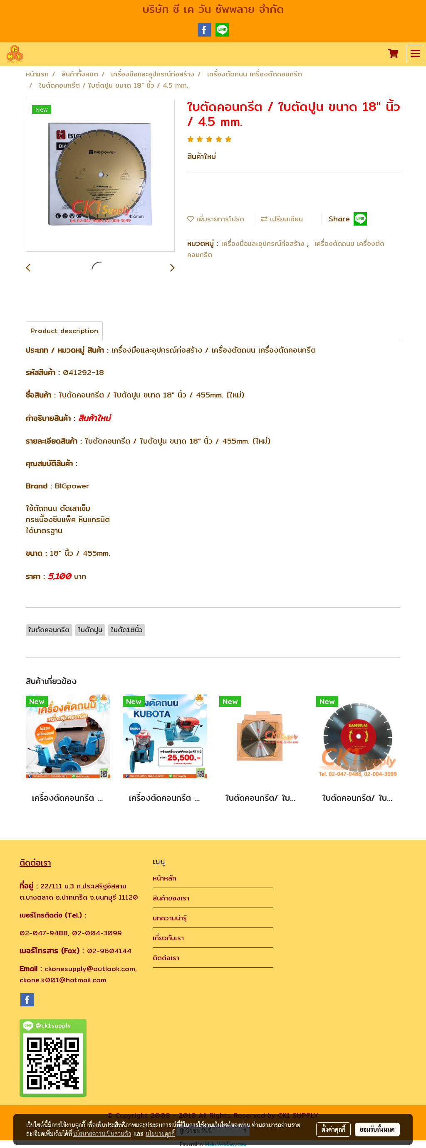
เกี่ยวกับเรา (168, 938)
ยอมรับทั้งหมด (377, 1129)
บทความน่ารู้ (170, 918)
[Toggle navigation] (415, 54)
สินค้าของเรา (171, 898)
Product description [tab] (64, 331)
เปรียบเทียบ (285, 219)
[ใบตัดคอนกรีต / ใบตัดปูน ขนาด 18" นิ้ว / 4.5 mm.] (100, 175)
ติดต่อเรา (166, 958)
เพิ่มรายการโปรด (219, 219)
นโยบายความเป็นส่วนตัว (102, 1133)
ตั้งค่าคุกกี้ (333, 1129)
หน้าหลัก (164, 878)
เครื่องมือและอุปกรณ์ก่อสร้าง (264, 243)
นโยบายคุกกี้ (160, 1133)
